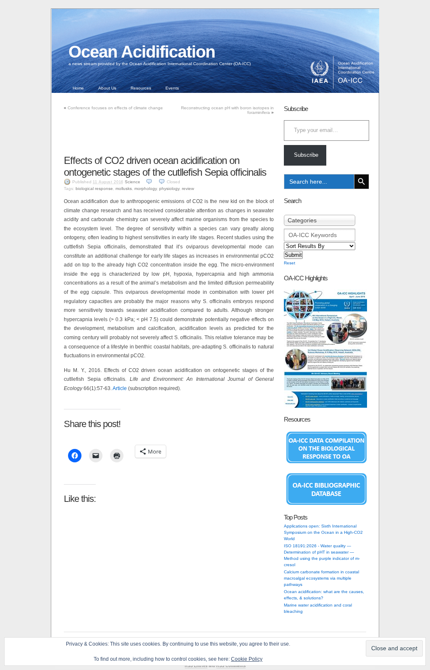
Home (78, 88)
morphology (145, 188)
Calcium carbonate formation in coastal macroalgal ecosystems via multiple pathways (321, 578)
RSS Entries (196, 666)
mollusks (123, 188)
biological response (94, 188)
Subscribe (306, 155)
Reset (289, 263)
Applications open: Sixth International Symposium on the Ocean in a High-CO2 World (323, 532)
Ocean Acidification (141, 51)
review (188, 188)
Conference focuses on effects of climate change (115, 108)
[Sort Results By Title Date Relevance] (319, 246)
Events (172, 88)
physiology (169, 188)
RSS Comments (231, 666)
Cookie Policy (246, 659)
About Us (107, 88)
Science (132, 181)
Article (120, 388)
